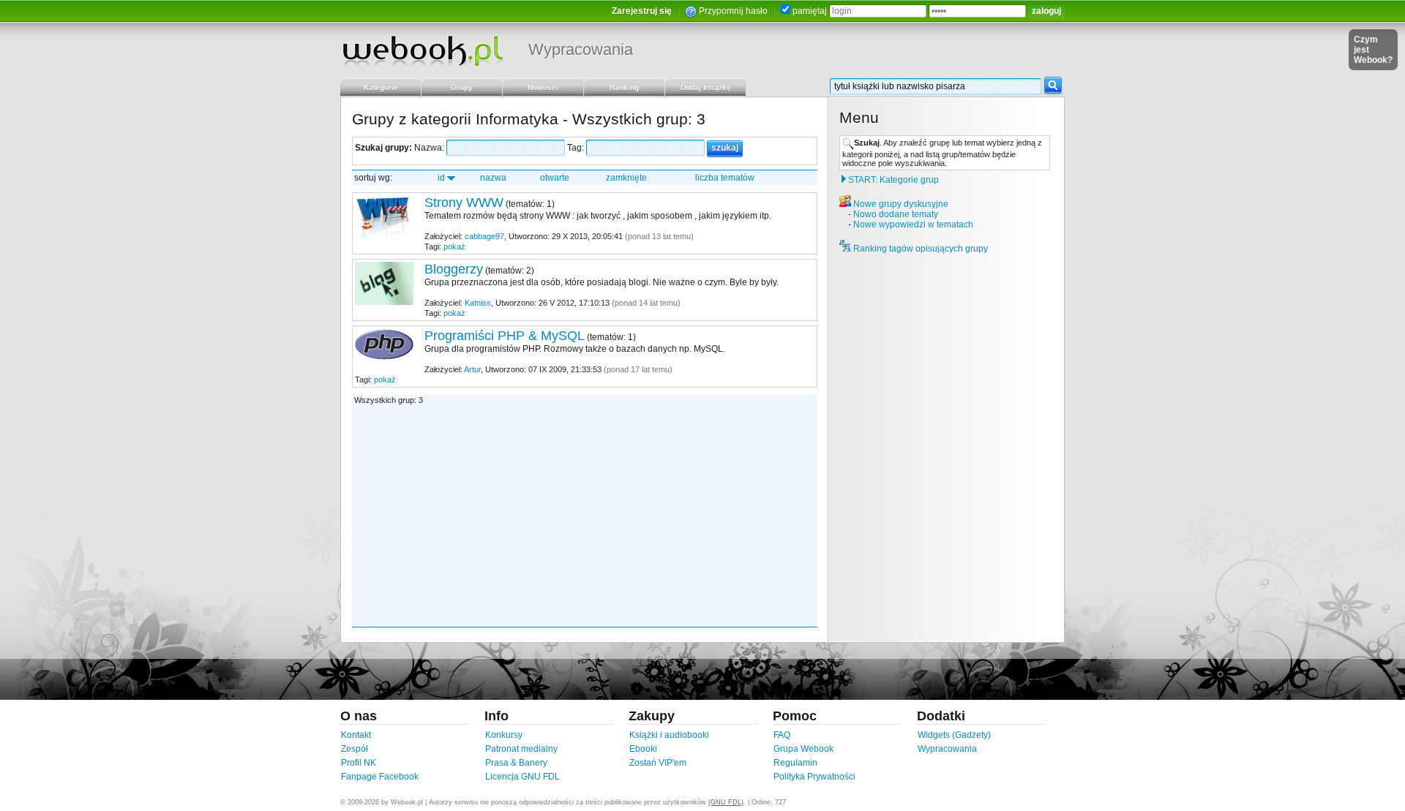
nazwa (493, 178)
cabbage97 (484, 236)
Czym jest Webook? (1373, 49)
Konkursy (503, 735)
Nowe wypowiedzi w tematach (913, 224)
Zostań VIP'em (657, 763)
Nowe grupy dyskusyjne (900, 204)
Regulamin (795, 763)
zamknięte (626, 178)
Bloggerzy (453, 269)
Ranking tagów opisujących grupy (920, 249)
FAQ (781, 735)
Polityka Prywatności (814, 777)
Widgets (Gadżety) (954, 735)
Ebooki (643, 749)
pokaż (454, 246)
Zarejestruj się (642, 11)
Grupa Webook (803, 749)
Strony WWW (463, 202)
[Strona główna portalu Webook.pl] (422, 50)
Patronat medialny (521, 749)
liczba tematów (724, 178)
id (441, 178)
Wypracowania (580, 49)
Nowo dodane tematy (895, 214)
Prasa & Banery (516, 763)
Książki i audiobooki (669, 735)
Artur (472, 369)
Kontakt (356, 735)
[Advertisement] (585, 514)
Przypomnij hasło (733, 11)
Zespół (354, 749)
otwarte (554, 178)
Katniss (478, 302)
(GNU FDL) (725, 802)
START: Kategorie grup (893, 180)
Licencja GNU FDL (522, 777)
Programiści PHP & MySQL (504, 335)
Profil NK (358, 763)
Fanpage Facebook (380, 777)
